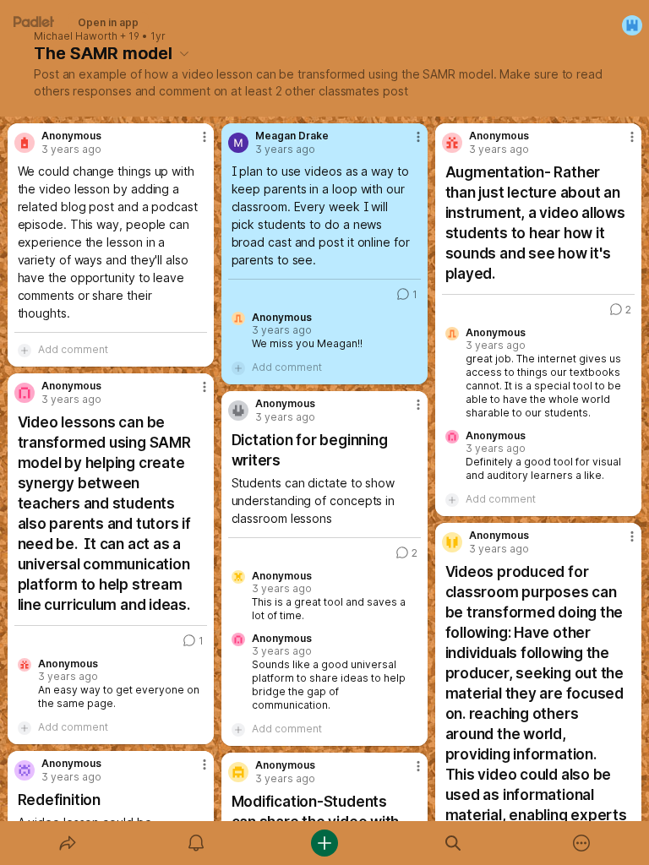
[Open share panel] (68, 843)
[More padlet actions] (581, 843)
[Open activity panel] (196, 843)
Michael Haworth (75, 36)
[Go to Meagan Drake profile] (238, 143)
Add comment (73, 349)
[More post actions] (193, 143)
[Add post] (324, 843)
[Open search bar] (453, 843)
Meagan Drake (292, 136)
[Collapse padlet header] (184, 53)
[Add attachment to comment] (24, 350)
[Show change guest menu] (632, 25)
